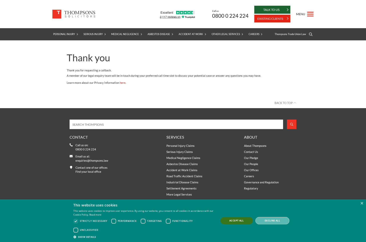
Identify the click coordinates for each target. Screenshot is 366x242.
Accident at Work (191, 34)
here (122, 82)
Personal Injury (64, 34)
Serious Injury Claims (179, 151)
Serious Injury (93, 34)
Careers (254, 34)
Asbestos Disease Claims (182, 164)
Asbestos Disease (159, 34)
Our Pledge (251, 158)
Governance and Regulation (261, 182)
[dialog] (183, 220)
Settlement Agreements (181, 188)
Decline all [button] (272, 220)
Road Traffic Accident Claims (184, 176)
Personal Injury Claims (180, 145)
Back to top (283, 103)
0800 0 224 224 (230, 16)
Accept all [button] (236, 220)
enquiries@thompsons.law (91, 160)
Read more (95, 214)
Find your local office (88, 171)
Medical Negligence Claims (183, 158)
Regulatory (251, 188)
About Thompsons (255, 145)
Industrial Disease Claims (182, 182)
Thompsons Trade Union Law (290, 34)
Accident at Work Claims (181, 170)
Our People (251, 164)
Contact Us (251, 151)
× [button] (361, 203)
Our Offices (251, 170)
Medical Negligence (125, 34)
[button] (144, 237)
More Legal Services (179, 194)
